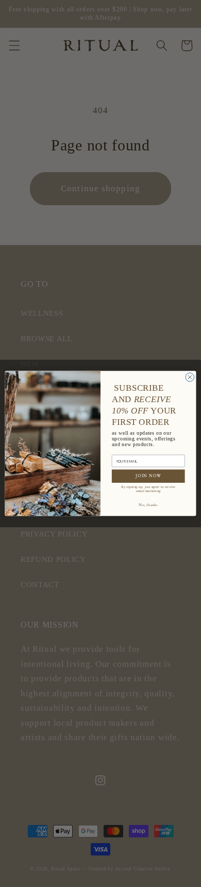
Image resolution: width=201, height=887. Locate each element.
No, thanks (148, 505)
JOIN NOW (148, 476)
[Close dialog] (190, 377)
